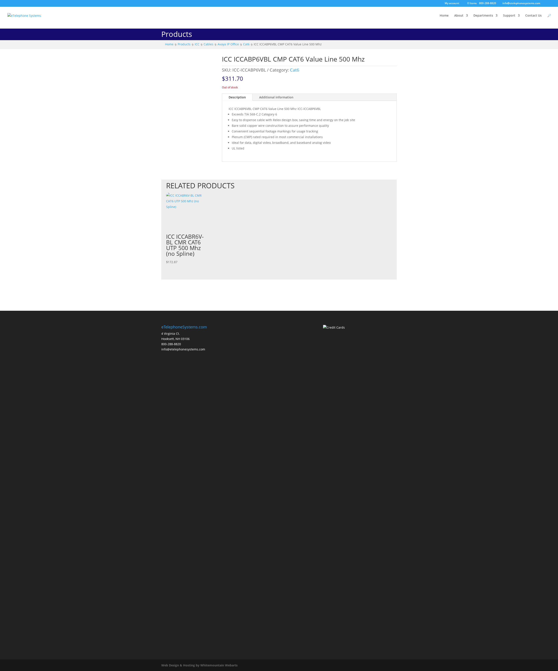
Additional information (276, 97)
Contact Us (533, 15)
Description (237, 97)
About (458, 15)
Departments (483, 15)
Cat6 (294, 70)
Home (444, 15)
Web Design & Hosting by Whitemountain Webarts (199, 665)
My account (452, 3)
